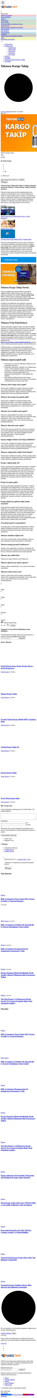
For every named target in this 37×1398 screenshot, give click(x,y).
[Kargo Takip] (9, 8)
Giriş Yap (13, 835)
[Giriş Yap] (1, 41)
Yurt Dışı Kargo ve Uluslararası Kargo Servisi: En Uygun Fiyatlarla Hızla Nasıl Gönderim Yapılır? (16, 1001)
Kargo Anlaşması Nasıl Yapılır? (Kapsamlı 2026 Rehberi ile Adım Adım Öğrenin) (17, 1176)
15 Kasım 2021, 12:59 (23, 859)
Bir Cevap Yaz (6, 806)
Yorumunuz (4, 821)
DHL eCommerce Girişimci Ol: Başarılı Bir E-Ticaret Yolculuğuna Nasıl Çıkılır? (17, 926)
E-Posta (28, 825)
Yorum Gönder (5, 835)
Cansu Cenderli (5, 111)
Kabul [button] (13, 1333)
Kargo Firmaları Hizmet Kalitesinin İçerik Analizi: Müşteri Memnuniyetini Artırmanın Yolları (18, 975)
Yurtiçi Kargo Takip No (10, 747)
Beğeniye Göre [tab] (9, 840)
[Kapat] (1, 12)
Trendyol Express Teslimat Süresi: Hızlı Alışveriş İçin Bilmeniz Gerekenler (16, 1286)
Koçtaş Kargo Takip (9, 773)
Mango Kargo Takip (7, 228)
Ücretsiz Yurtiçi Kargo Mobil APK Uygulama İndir (16, 239)
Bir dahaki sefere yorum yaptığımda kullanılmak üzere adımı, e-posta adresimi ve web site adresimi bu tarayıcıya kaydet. (18, 830)
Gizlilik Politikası (6, 1333)
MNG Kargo (5, 921)
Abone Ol (22, 638)
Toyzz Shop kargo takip (10, 798)
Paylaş (13, 625)
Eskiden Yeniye (9, 851)
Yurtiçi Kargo (5, 672)
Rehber (3, 895)
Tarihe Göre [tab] (8, 839)
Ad (27, 823)
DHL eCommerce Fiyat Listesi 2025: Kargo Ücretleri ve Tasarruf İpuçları (17, 900)
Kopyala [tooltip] (21, 179)
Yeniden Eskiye (9, 849)
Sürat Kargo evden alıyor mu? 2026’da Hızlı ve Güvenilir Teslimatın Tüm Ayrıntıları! (18, 1204)
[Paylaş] (5, 172)
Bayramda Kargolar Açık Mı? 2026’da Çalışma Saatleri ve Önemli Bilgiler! (16, 1231)
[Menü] (3, 2)
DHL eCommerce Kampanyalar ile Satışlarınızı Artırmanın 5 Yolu (14, 950)
